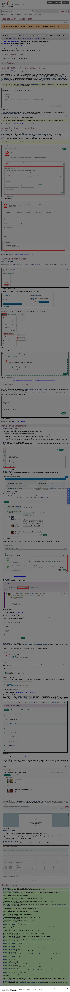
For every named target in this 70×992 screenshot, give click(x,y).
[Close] (67, 988)
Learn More (13, 990)
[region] (35, 989)
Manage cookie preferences (52, 988)
